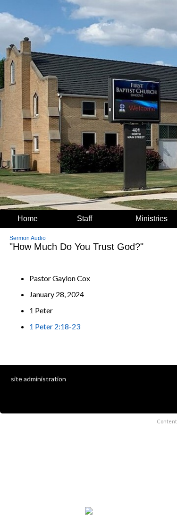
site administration (38, 379)
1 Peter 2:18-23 (54, 326)
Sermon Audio (27, 238)
